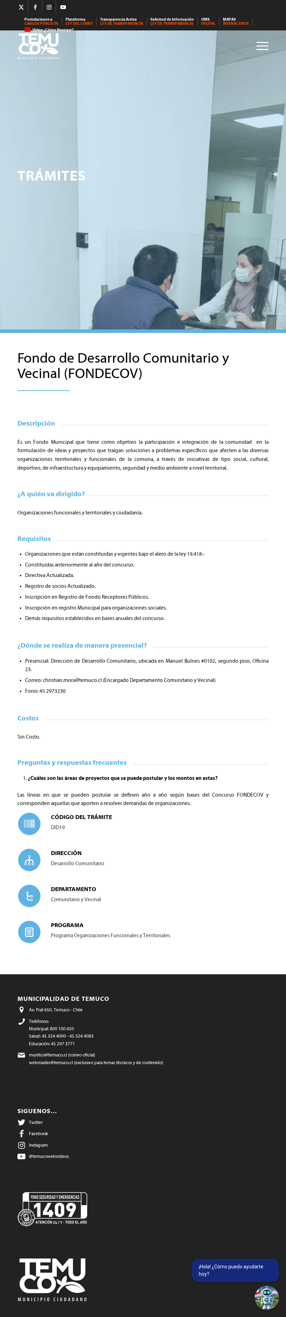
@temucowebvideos (49, 1156)
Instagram (38, 1145)
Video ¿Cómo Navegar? (53, 30)
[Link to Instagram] (49, 7)
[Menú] (261, 45)
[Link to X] (21, 7)
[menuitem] (41, 21)
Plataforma (79, 21)
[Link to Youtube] (63, 7)
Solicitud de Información (172, 21)
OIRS (208, 21)
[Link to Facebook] (35, 7)
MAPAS (236, 21)
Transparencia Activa (121, 21)
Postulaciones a (41, 21)
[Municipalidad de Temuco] (40, 45)
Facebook (38, 1133)
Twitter (36, 1122)
